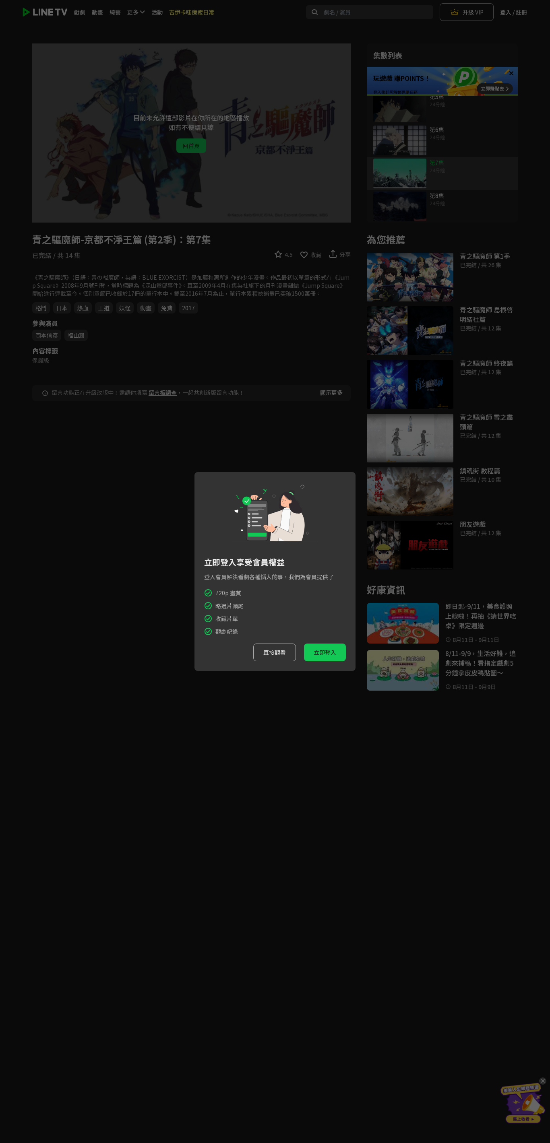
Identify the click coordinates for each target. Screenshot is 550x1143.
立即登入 (325, 652)
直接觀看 (274, 652)
